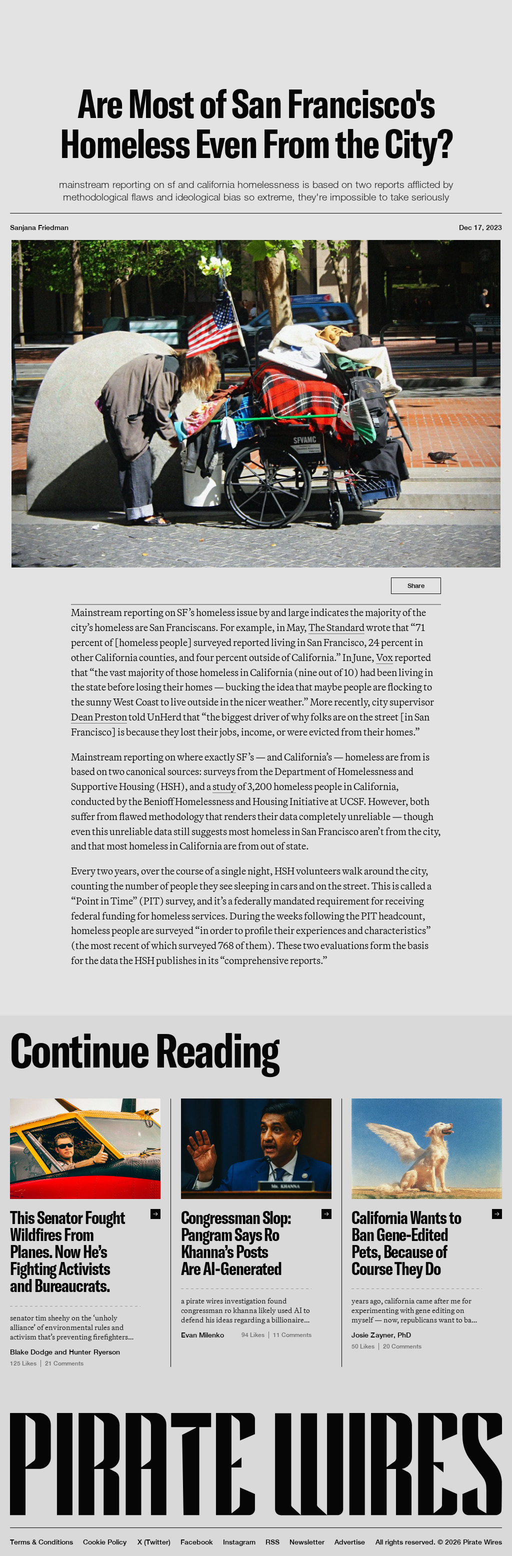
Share (416, 586)
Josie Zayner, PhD (381, 1335)
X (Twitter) (154, 1542)
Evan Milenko (202, 1335)
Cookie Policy (104, 1542)
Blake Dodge (31, 1352)
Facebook (196, 1542)
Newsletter (307, 1542)
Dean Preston (99, 716)
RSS (273, 1542)
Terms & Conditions (41, 1542)
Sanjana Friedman (39, 228)
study (224, 786)
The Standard (336, 627)
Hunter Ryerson (94, 1352)
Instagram (239, 1542)
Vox (384, 657)
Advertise (349, 1542)
